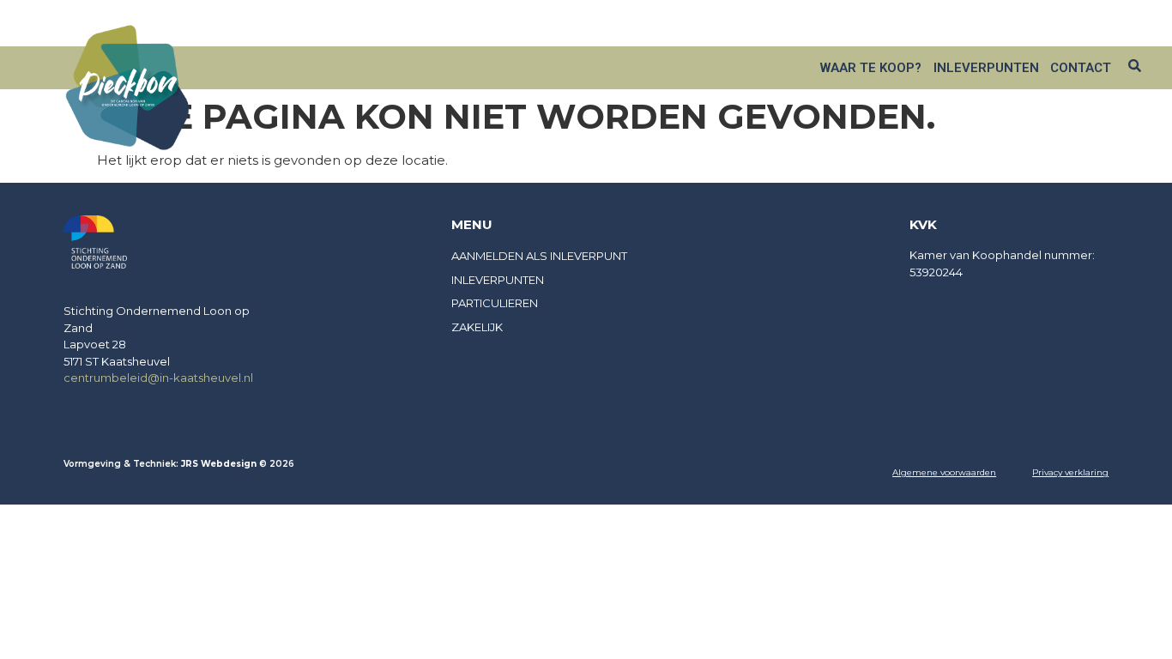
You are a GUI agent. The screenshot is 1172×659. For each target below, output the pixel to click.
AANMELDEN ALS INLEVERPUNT (539, 256)
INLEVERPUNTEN (986, 68)
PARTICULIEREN (494, 303)
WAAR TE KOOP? (870, 68)
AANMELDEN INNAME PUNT (1072, 26)
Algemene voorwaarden (944, 472)
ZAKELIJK (965, 26)
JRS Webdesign (220, 463)
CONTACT (1080, 68)
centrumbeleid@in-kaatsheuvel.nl (158, 377)
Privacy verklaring (1070, 472)
